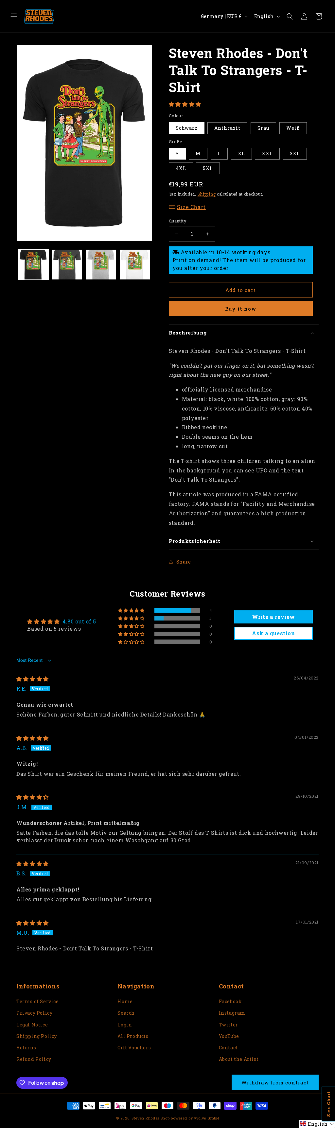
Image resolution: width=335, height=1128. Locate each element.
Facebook (230, 1001)
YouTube (229, 1036)
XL (241, 153)
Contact (228, 1047)
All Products (132, 1036)
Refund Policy (33, 1059)
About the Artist (239, 1059)
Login (124, 1025)
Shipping (207, 194)
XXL (267, 153)
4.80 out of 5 (79, 621)
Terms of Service (37, 1001)
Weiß (293, 128)
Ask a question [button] (273, 633)
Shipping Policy (36, 1036)
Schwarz (187, 128)
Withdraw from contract (275, 1082)
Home (124, 1001)
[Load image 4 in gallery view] (134, 264)
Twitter (228, 1025)
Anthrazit (227, 128)
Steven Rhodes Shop (151, 1118)
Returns (26, 1047)
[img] (32, 678)
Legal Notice (32, 1025)
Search (126, 1013)
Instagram (232, 1013)
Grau (263, 128)
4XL (181, 168)
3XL (295, 153)
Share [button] (183, 562)
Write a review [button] (273, 616)
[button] (14, 16)
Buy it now (240, 308)
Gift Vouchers (134, 1047)
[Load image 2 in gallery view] (67, 264)
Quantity (177, 221)
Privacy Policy (34, 1013)
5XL (208, 168)
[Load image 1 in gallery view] (33, 264)
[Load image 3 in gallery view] (101, 264)
